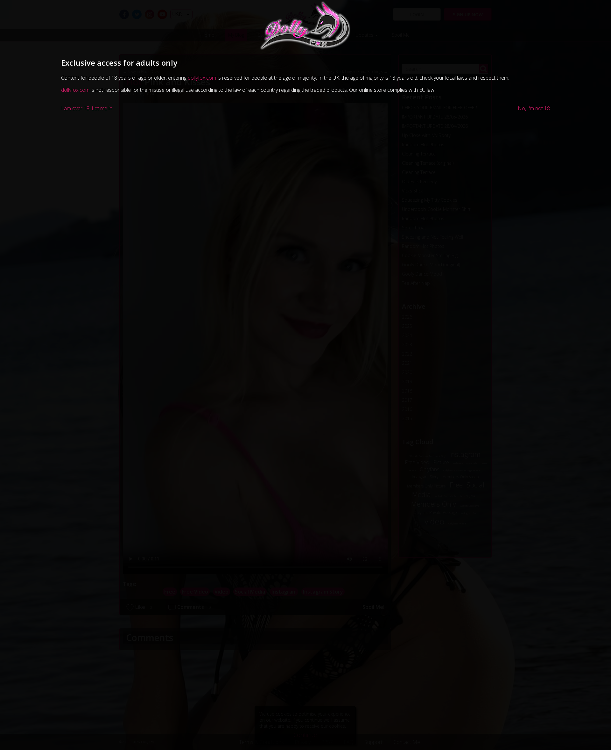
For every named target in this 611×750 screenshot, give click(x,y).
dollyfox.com (202, 77)
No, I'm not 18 (534, 108)
